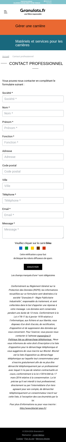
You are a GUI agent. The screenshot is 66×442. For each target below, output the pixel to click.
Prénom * (7, 121)
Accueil (5, 56)
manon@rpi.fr (44, 336)
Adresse (7, 151)
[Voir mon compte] (61, 11)
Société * (7, 92)
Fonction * (8, 136)
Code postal (9, 165)
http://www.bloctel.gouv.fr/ (33, 408)
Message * (8, 223)
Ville (4, 179)
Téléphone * (9, 194)
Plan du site (29, 439)
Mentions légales (43, 439)
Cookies (19, 439)
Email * (6, 208)
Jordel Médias (38, 435)
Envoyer (33, 267)
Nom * (6, 107)
